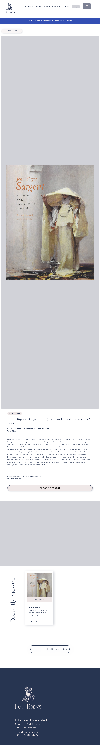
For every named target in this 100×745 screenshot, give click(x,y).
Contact (66, 6)
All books (29, 6)
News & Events (43, 6)
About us (56, 6)
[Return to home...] (9, 13)
